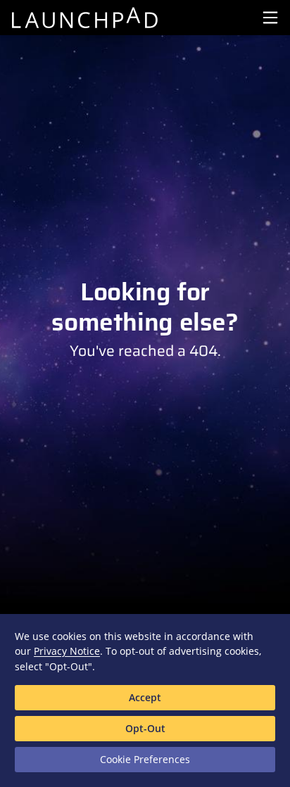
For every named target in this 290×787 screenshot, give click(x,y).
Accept (145, 697)
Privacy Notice (67, 651)
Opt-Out (145, 728)
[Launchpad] (85, 17)
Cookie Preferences (145, 759)
